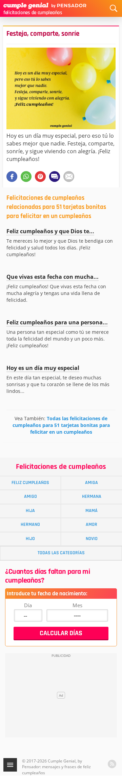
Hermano (30, 524)
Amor (91, 524)
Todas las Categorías (61, 553)
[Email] (68, 176)
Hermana (91, 496)
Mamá (91, 511)
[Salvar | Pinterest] (40, 176)
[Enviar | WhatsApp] (26, 176)
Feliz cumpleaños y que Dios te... (50, 231)
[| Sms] (54, 176)
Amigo (30, 496)
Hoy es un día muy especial (42, 368)
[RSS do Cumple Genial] (112, 764)
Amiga (91, 483)
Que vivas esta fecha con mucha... (52, 276)
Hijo (30, 539)
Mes (77, 605)
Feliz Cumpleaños (30, 483)
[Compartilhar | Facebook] (11, 176)
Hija (30, 511)
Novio (92, 539)
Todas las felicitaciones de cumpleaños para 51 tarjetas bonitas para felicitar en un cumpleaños (61, 425)
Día (28, 605)
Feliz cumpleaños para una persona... (57, 322)
